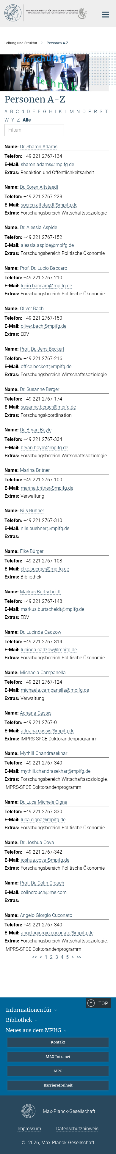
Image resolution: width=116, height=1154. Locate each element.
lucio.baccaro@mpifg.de (46, 285)
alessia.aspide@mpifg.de (47, 245)
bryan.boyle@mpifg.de (44, 447)
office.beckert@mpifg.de (46, 366)
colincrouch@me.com (44, 892)
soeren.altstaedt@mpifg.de (49, 205)
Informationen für (29, 1010)
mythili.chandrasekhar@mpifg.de (55, 771)
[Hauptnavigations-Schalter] (105, 15)
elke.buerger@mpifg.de (45, 569)
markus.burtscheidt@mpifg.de (52, 609)
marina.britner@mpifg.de (47, 488)
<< (34, 957)
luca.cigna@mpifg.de (43, 819)
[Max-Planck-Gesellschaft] (32, 1111)
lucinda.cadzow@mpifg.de (49, 649)
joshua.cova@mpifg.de (45, 860)
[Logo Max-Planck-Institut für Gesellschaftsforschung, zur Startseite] (46, 12)
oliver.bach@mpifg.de (43, 326)
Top (103, 1003)
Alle (27, 120)
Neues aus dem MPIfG (34, 1030)
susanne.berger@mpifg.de (48, 407)
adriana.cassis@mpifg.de (47, 731)
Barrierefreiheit (58, 1085)
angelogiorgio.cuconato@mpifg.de (57, 933)
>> (78, 957)
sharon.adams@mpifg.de (47, 164)
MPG (58, 1071)
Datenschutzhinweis (77, 1128)
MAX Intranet (58, 1056)
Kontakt (58, 1042)
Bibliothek (19, 1020)
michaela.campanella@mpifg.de (55, 690)
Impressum (29, 1128)
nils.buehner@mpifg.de (45, 528)
